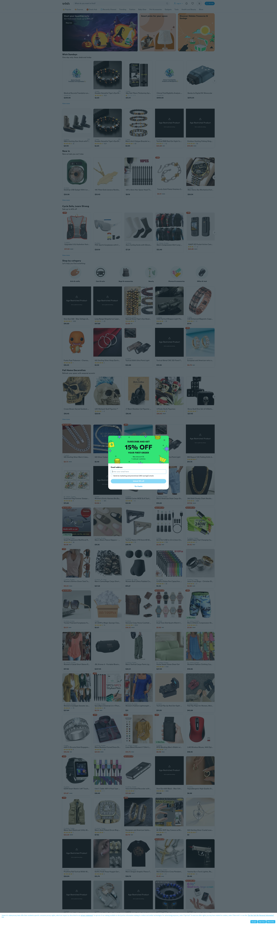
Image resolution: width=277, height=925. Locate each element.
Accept (254, 922)
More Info (270, 922)
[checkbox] (112, 475)
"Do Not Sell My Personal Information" (261, 915)
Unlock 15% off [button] (138, 481)
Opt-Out (262, 922)
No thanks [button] (138, 486)
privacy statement (87, 915)
